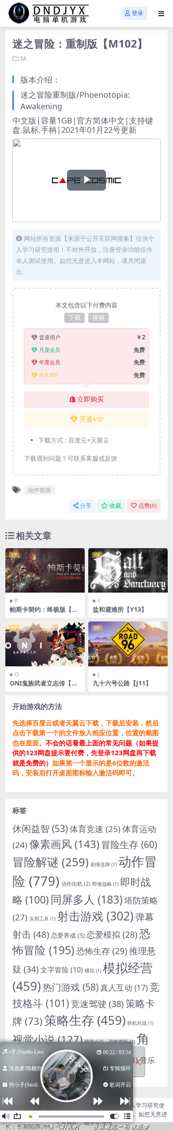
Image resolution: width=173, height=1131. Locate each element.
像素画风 (64, 843)
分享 (85, 505)
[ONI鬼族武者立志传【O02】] (45, 643)
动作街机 (75, 884)
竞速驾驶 (97, 1004)
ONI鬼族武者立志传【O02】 (45, 687)
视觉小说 (47, 1039)
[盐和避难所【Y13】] (128, 570)
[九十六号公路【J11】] (128, 643)
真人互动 (124, 987)
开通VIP (91, 419)
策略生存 (85, 1020)
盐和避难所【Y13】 (120, 609)
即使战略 (105, 884)
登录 (137, 13)
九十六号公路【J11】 (122, 683)
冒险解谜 (50, 862)
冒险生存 (129, 844)
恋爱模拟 (112, 934)
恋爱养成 (68, 935)
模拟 (93, 971)
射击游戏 (95, 916)
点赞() (147, 505)
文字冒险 (61, 970)
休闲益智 (40, 828)
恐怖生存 (101, 951)
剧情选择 (103, 864)
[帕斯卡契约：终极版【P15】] (45, 570)
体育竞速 (95, 828)
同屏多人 (86, 899)
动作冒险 (39, 490)
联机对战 (140, 1023)
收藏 (115, 505)
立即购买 (90, 399)
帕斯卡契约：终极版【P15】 (44, 613)
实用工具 (42, 919)
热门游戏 (70, 986)
